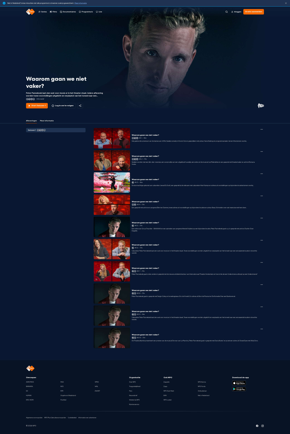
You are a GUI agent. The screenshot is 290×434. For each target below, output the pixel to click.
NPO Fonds (201, 386)
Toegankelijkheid (134, 386)
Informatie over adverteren (87, 417)
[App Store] (239, 383)
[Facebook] (257, 426)
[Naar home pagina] (30, 12)
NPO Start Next (169, 391)
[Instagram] (262, 426)
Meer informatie (80, 3)
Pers (130, 391)
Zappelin (167, 382)
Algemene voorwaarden (34, 417)
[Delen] (80, 105)
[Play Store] (239, 389)
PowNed (63, 400)
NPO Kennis (202, 382)
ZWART (97, 391)
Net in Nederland (203, 395)
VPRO (97, 382)
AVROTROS (30, 382)
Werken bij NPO (134, 400)
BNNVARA (29, 386)
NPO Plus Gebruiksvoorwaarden (55, 417)
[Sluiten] (286, 3)
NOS (62, 386)
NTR (61, 391)
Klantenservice (134, 404)
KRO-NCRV (30, 400)
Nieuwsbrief (133, 395)
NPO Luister (168, 400)
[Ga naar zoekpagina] (226, 11)
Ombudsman (202, 391)
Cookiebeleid (72, 417)
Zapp (165, 386)
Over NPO (132, 382)
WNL (96, 386)
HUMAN (28, 395)
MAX (62, 382)
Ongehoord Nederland (68, 395)
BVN (165, 395)
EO (27, 391)
